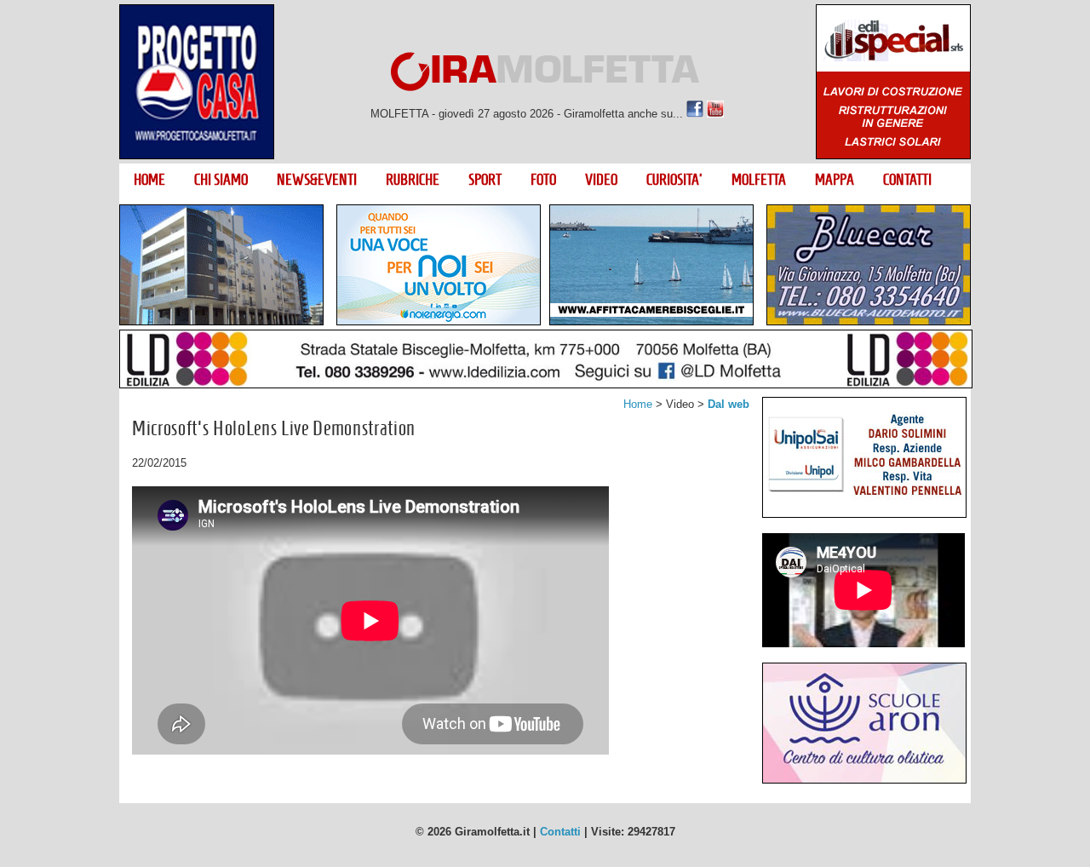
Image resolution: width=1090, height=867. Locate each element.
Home (637, 404)
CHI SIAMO (221, 179)
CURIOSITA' (674, 179)
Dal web (728, 404)
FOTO (543, 179)
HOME (149, 179)
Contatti (560, 831)
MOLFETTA (758, 179)
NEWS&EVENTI (317, 179)
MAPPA (834, 179)
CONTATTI (907, 179)
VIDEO (601, 179)
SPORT (485, 179)
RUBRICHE (412, 179)
